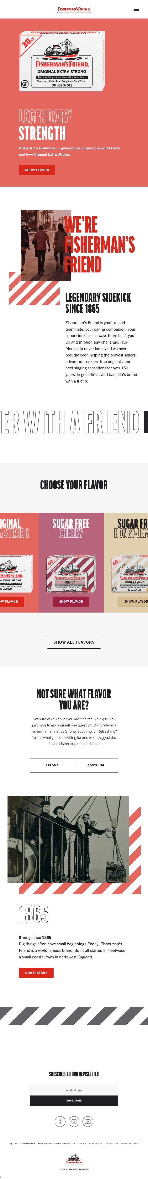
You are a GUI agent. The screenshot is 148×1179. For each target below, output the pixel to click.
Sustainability (27, 1143)
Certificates (95, 1143)
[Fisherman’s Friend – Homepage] (74, 9)
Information (111, 1143)
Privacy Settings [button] (129, 1143)
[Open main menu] (136, 9)
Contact (82, 1143)
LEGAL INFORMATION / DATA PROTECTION (56, 1143)
